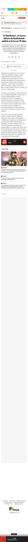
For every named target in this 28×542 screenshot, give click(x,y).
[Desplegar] (14, 534)
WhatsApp (15, 57)
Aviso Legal (5, 500)
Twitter (12, 57)
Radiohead (3, 194)
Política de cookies (8, 502)
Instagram (5, 470)
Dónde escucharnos (19, 503)
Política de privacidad (20, 500)
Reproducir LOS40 (24, 142)
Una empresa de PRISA (14, 509)
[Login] (26, 13)
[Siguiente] (26, 28)
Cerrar (25, 22)
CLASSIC (10, 9)
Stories (23, 470)
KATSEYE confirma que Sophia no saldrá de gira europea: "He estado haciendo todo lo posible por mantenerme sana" (13, 171)
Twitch (20, 470)
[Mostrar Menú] (2, 13)
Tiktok (8, 470)
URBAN (22, 9)
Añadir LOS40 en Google (15, 66)
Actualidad (8, 31)
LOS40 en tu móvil (9, 503)
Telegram (19, 57)
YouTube (11, 470)
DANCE (16, 9)
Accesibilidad (12, 500)
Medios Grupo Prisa (14, 512)
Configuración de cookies (19, 502)
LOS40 (3, 9)
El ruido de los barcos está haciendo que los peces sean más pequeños (12, 178)
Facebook (9, 57)
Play (26, 539)
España (3, 18)
